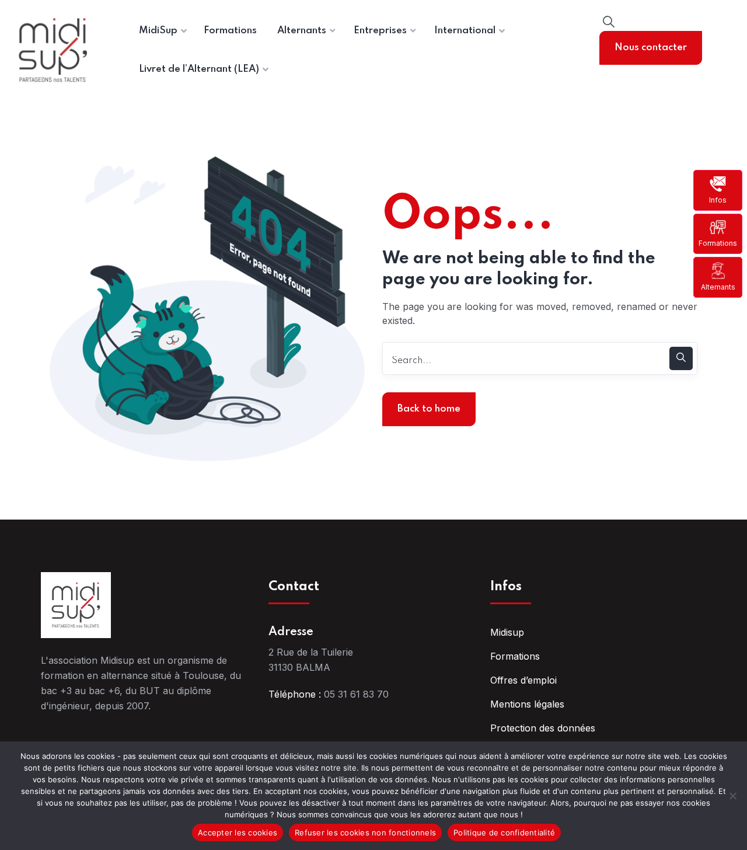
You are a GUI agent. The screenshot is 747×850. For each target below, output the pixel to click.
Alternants (718, 287)
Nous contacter (651, 48)
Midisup (507, 632)
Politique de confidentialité (504, 832)
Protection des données (542, 728)
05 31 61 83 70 (356, 694)
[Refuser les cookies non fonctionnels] (732, 796)
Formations (718, 243)
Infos (718, 200)
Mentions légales (527, 704)
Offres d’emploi (523, 680)
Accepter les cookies (237, 832)
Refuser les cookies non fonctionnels (365, 832)
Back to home (428, 409)
